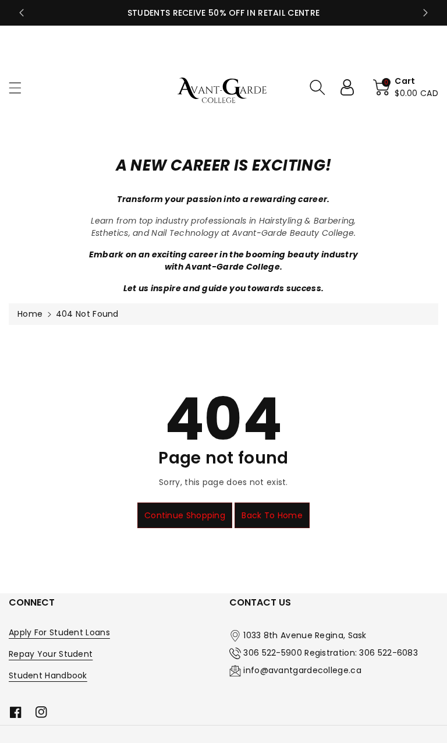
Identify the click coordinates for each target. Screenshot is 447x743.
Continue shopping (184, 515)
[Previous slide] (21, 13)
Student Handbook (48, 675)
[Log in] (351, 87)
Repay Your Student (51, 654)
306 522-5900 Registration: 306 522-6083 (330, 653)
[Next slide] (425, 13)
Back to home (272, 515)
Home (29, 314)
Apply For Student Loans (59, 632)
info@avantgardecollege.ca (302, 670)
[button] (20, 87)
